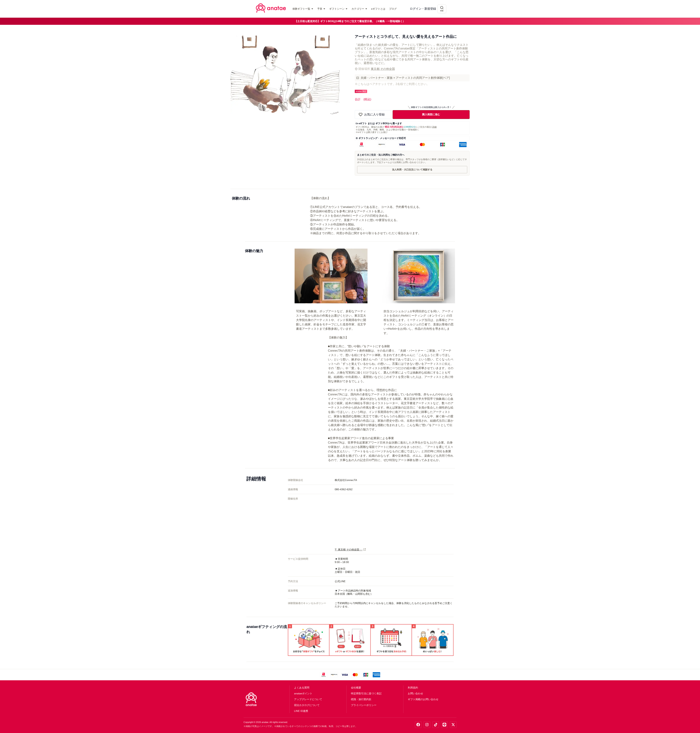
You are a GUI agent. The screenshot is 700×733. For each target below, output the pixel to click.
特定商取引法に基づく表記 (366, 693)
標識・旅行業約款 (361, 699)
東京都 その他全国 (383, 68)
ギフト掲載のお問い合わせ (423, 699)
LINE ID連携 (301, 710)
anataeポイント (303, 693)
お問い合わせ (415, 693)
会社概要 (356, 687)
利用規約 (413, 687)
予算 (319, 8)
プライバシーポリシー (363, 705)
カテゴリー (357, 8)
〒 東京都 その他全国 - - (348, 549)
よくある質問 (301, 687)
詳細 (434, 127)
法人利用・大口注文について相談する (412, 169)
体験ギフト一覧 (301, 8)
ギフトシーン (337, 8)
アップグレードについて (308, 699)
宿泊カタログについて (307, 705)
